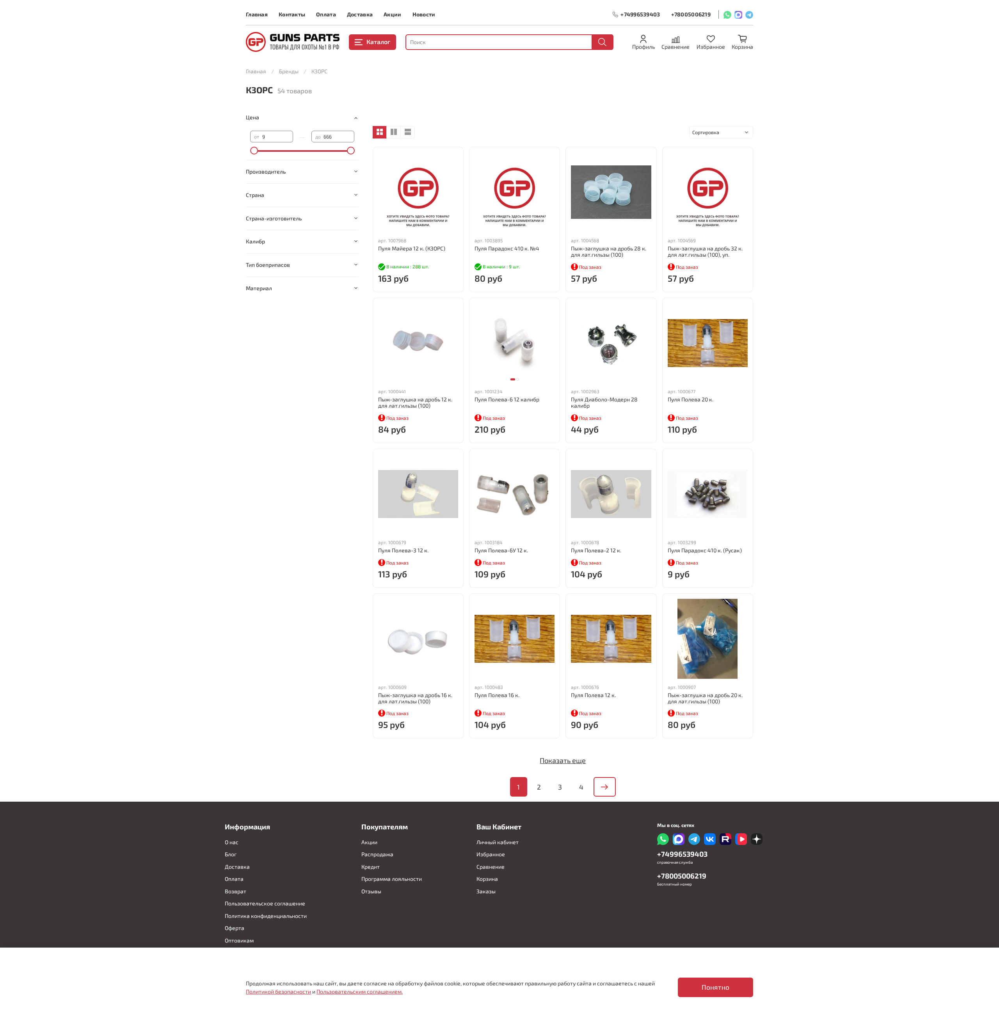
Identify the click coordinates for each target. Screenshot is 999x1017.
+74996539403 (640, 14)
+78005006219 (691, 14)
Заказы (486, 891)
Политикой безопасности (278, 991)
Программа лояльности (391, 878)
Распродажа (377, 854)
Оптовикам (239, 940)
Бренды (289, 71)
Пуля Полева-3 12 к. (403, 550)
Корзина (487, 878)
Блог (230, 854)
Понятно (715, 987)
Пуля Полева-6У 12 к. (501, 550)
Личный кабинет (497, 842)
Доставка (360, 14)
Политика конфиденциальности (266, 915)
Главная (257, 14)
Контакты (292, 14)
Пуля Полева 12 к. (593, 695)
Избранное (490, 854)
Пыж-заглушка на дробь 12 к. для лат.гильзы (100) (415, 402)
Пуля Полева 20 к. (690, 399)
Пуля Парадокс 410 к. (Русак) (705, 550)
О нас (231, 842)
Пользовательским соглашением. (359, 991)
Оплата (326, 14)
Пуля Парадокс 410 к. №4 (507, 248)
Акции (392, 14)
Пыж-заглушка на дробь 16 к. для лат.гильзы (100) (415, 698)
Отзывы (371, 891)
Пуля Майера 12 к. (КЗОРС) (411, 248)
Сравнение (490, 866)
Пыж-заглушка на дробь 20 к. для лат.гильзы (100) (705, 698)
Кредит (370, 866)
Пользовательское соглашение (265, 903)
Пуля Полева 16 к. (497, 695)
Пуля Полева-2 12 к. (596, 550)
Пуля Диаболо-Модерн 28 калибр (604, 402)
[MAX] (738, 14)
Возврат (235, 891)
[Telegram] (749, 14)
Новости (424, 14)
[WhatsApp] (727, 14)
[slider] (254, 150)
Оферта (234, 928)
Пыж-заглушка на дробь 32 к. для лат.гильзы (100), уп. (705, 251)
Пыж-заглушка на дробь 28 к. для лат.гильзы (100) (608, 251)
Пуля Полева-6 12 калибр (507, 399)
